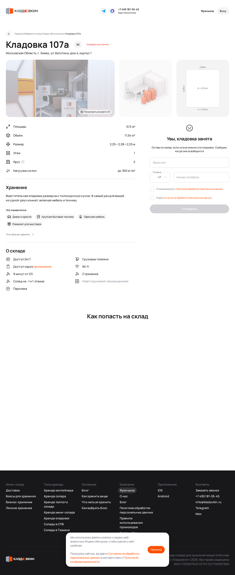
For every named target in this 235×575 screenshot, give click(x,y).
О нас (124, 496)
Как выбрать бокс (94, 508)
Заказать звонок (207, 490)
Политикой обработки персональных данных (199, 189)
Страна (157, 172)
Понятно (156, 549)
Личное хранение (19, 508)
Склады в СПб (54, 524)
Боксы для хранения (21, 496)
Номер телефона (187, 177)
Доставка (13, 490)
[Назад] (8, 34)
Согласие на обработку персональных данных (187, 197)
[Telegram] (103, 11)
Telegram (202, 508)
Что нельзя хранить (96, 502)
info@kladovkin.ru (208, 502)
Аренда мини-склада (59, 512)
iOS (160, 490)
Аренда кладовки (56, 518)
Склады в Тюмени (57, 530)
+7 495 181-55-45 (128, 9)
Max (198, 514)
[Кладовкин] (22, 11)
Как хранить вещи (95, 496)
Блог (85, 490)
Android (163, 496)
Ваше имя (159, 162)
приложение (42, 267)
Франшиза (207, 11)
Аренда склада (55, 496)
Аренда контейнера (58, 490)
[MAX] (112, 11)
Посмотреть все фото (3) (97, 111)
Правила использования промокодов (131, 522)
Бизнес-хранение (19, 502)
